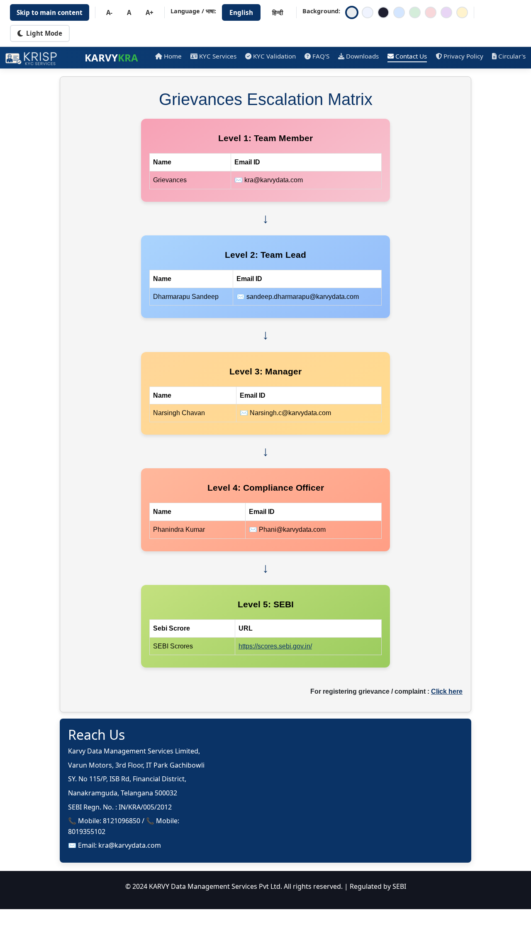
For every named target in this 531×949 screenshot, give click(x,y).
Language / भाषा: (193, 11)
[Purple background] (446, 12)
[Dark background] (383, 12)
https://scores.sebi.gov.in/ (275, 646)
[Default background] (352, 12)
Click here (447, 691)
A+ (149, 12)
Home (173, 56)
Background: (321, 11)
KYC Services (217, 56)
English (241, 12)
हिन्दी (277, 12)
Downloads (362, 56)
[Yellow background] (462, 12)
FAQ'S (320, 56)
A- (109, 12)
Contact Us (411, 56)
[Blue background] (399, 12)
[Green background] (415, 12)
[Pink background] (430, 12)
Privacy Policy (463, 56)
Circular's (512, 56)
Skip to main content (50, 12)
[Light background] (367, 12)
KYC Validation (274, 56)
